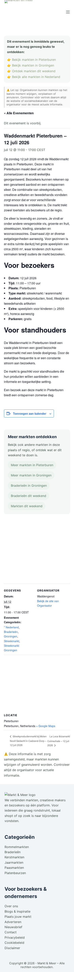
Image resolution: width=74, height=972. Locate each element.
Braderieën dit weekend (28, 496)
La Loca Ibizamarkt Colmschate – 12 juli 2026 (58, 741)
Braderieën (11, 632)
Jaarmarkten (14, 862)
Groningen (10, 636)
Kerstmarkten (14, 857)
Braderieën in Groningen (29, 485)
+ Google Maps (45, 726)
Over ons (11, 906)
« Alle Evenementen (19, 113)
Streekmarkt (11, 641)
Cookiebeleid (14, 943)
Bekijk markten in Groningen (33, 65)
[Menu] (68, 12)
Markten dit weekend (26, 506)
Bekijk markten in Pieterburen (34, 60)
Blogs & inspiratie (17, 911)
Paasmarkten (14, 868)
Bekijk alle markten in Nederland (36, 77)
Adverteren (13, 922)
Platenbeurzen (15, 873)
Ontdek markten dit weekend (33, 71)
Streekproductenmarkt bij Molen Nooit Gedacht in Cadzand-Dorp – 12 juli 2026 (28, 741)
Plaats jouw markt (18, 917)
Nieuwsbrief (13, 927)
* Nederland (11, 627)
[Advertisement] (37, 549)
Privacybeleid (15, 937)
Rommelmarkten (17, 847)
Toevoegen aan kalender (29, 413)
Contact (11, 932)
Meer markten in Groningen (31, 475)
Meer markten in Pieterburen (32, 465)
